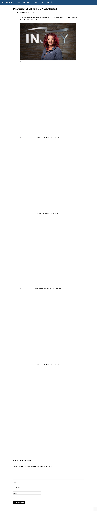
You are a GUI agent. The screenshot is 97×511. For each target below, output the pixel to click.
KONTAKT (35, 2)
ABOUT (48, 2)
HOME (18, 2)
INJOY (66, 17)
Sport (25, 12)
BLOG (42, 2)
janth (16, 12)
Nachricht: (15, 469)
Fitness (22, 12)
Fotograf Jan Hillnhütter (7, 2)
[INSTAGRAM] (54, 2)
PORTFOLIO (26, 2)
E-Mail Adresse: (16, 487)
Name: (14, 482)
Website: (15, 493)
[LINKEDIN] (51, 2)
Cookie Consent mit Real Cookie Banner (10, 510)
